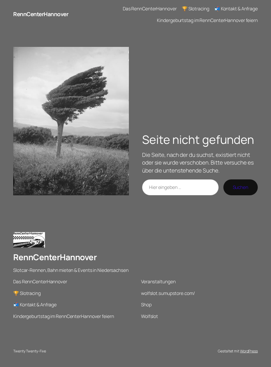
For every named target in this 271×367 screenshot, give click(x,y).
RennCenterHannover (40, 14)
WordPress (249, 350)
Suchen (240, 187)
